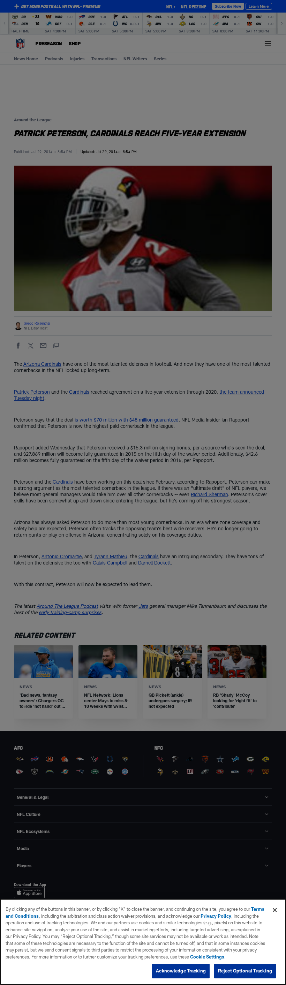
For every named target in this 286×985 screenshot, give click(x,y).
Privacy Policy (216, 916)
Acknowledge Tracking (181, 970)
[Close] (275, 910)
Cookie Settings (207, 957)
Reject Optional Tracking (245, 970)
